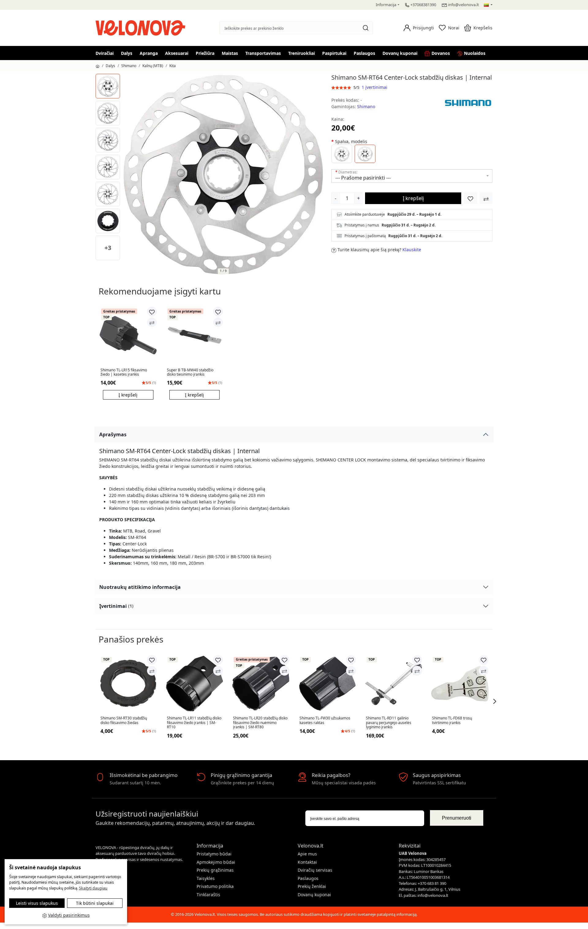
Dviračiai (105, 53)
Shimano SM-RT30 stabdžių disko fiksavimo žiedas (123, 720)
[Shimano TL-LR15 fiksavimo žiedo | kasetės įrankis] (128, 335)
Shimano (128, 65)
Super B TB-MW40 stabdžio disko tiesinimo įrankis (190, 372)
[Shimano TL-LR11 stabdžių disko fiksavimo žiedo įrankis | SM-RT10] (194, 684)
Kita (172, 65)
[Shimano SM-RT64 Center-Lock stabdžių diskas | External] (341, 154)
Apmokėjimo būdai (216, 862)
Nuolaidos (474, 53)
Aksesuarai (176, 53)
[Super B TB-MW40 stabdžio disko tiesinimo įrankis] (194, 335)
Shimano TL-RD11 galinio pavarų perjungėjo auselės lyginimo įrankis (388, 722)
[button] (419, 28)
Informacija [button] (386, 4)
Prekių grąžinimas (215, 870)
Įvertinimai (116, 606)
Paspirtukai (334, 53)
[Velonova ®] (142, 27)
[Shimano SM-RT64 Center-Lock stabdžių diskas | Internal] (108, 86)
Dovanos (441, 53)
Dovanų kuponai (400, 53)
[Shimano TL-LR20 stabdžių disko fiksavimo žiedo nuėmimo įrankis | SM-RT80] (261, 684)
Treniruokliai (301, 53)
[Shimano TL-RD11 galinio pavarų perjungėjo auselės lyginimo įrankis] (394, 684)
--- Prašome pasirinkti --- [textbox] (363, 177)
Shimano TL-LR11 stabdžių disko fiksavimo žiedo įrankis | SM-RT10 (194, 722)
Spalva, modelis (351, 141)
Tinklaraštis (208, 894)
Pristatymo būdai (214, 854)
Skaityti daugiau (93, 888)
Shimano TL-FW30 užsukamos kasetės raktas (325, 720)
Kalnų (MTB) (152, 65)
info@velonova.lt (463, 4)
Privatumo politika (215, 886)
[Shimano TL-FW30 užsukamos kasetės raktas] (327, 684)
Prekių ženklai (312, 886)
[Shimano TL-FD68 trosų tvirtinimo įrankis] (460, 684)
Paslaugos (364, 53)
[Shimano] (467, 103)
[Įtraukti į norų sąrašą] (470, 198)
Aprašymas (112, 434)
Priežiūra (205, 53)
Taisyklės (206, 878)
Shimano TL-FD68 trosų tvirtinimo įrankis (452, 720)
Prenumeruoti (456, 818)
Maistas (230, 53)
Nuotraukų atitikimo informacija (140, 587)
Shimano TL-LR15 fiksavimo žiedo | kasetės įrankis (123, 372)
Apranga (149, 53)
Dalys (126, 53)
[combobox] (411, 176)
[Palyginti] (152, 322)
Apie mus (307, 854)
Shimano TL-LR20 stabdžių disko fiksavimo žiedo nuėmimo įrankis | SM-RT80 (260, 722)
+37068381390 (423, 4)
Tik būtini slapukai (95, 903)
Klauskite (411, 249)
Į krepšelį (413, 198)
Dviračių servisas (315, 870)
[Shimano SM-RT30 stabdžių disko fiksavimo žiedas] (128, 684)
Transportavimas (263, 53)
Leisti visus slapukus (37, 903)
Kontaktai (307, 862)
